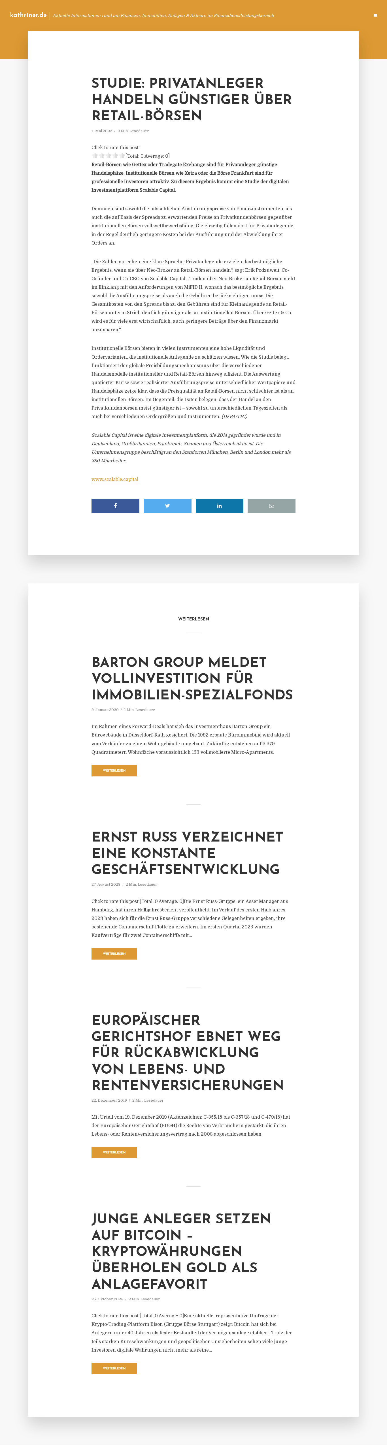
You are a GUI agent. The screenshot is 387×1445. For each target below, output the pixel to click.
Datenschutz (353, 15)
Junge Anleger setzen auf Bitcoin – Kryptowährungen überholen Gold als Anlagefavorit (181, 1252)
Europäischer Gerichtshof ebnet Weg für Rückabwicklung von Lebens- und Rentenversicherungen (188, 1053)
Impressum (322, 15)
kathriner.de (28, 15)
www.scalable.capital (115, 479)
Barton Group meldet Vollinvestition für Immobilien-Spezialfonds (192, 680)
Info (275, 15)
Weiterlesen (114, 770)
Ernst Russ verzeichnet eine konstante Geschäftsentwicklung (187, 854)
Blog (257, 15)
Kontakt (296, 15)
